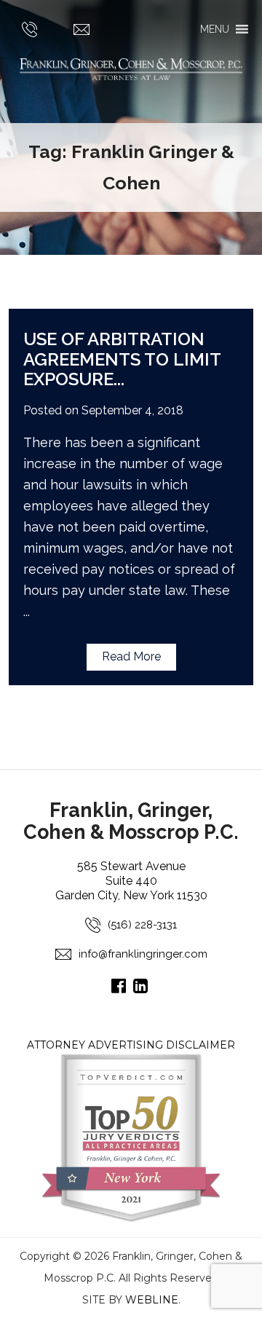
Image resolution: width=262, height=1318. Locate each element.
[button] (214, 29)
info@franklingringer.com (143, 953)
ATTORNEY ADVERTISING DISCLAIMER (131, 1044)
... (119, 379)
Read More (131, 656)
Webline (151, 1299)
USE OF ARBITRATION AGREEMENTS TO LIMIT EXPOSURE (122, 359)
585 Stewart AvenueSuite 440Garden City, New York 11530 (131, 880)
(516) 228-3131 (142, 924)
